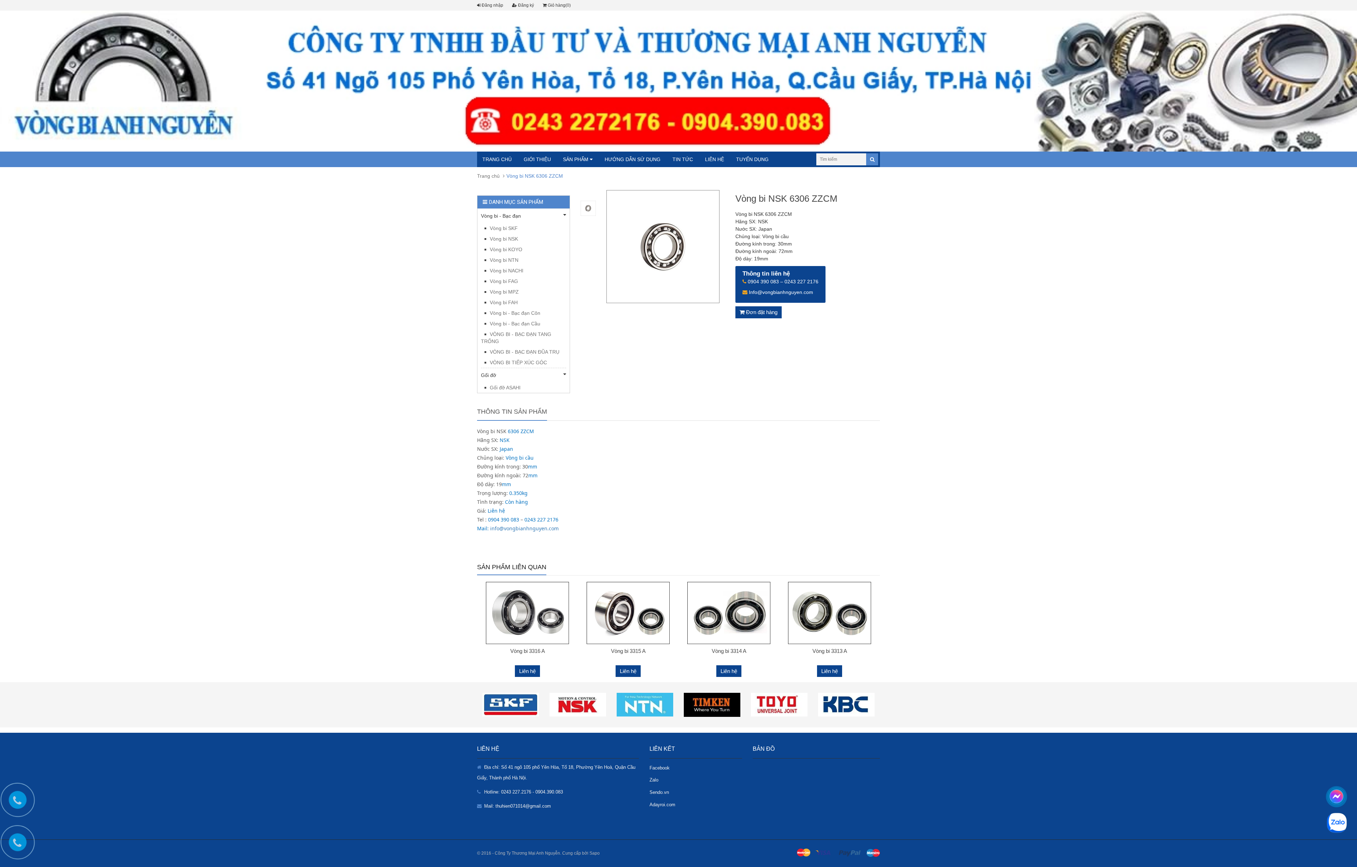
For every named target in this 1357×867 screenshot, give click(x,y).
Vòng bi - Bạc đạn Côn (515, 313)
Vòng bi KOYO (506, 249)
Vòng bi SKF (504, 228)
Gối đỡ (488, 375)
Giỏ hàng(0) (559, 5)
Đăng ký (525, 5)
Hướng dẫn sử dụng (632, 159)
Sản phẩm (576, 159)
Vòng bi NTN (504, 260)
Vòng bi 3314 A (729, 651)
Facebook (660, 768)
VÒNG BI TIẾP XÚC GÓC (518, 362)
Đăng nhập (492, 5)
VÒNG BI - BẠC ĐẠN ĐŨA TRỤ (524, 352)
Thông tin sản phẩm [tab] (512, 411)
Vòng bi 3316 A (527, 651)
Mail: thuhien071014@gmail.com (517, 806)
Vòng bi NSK (504, 239)
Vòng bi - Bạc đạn (501, 216)
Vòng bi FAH (504, 302)
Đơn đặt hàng (761, 312)
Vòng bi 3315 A (628, 651)
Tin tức (682, 159)
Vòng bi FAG (504, 281)
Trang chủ (497, 159)
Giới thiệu (537, 159)
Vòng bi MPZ (504, 292)
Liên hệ (714, 159)
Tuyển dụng (752, 159)
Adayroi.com (662, 804)
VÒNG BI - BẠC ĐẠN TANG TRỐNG (516, 337)
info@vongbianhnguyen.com (524, 528)
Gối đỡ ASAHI (505, 387)
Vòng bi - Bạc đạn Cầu (515, 323)
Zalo (654, 780)
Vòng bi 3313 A (829, 651)
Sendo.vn (659, 792)
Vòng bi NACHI (506, 270)
